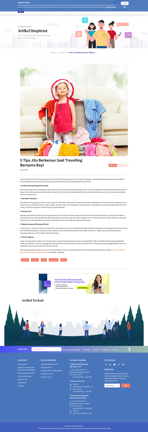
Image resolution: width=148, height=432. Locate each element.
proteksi (35, 260)
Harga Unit (22, 349)
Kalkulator (21, 386)
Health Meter (22, 383)
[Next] (129, 350)
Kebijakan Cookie (111, 7)
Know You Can (22, 379)
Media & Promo (46, 377)
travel (44, 260)
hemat (63, 260)
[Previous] (129, 348)
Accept (125, 3)
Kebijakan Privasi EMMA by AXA (51, 371)
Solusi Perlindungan (25, 376)
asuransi (25, 260)
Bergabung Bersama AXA (26, 373)
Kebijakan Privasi (46, 367)
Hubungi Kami (22, 364)
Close (124, 7)
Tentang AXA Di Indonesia (49, 364)
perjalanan (53, 260)
